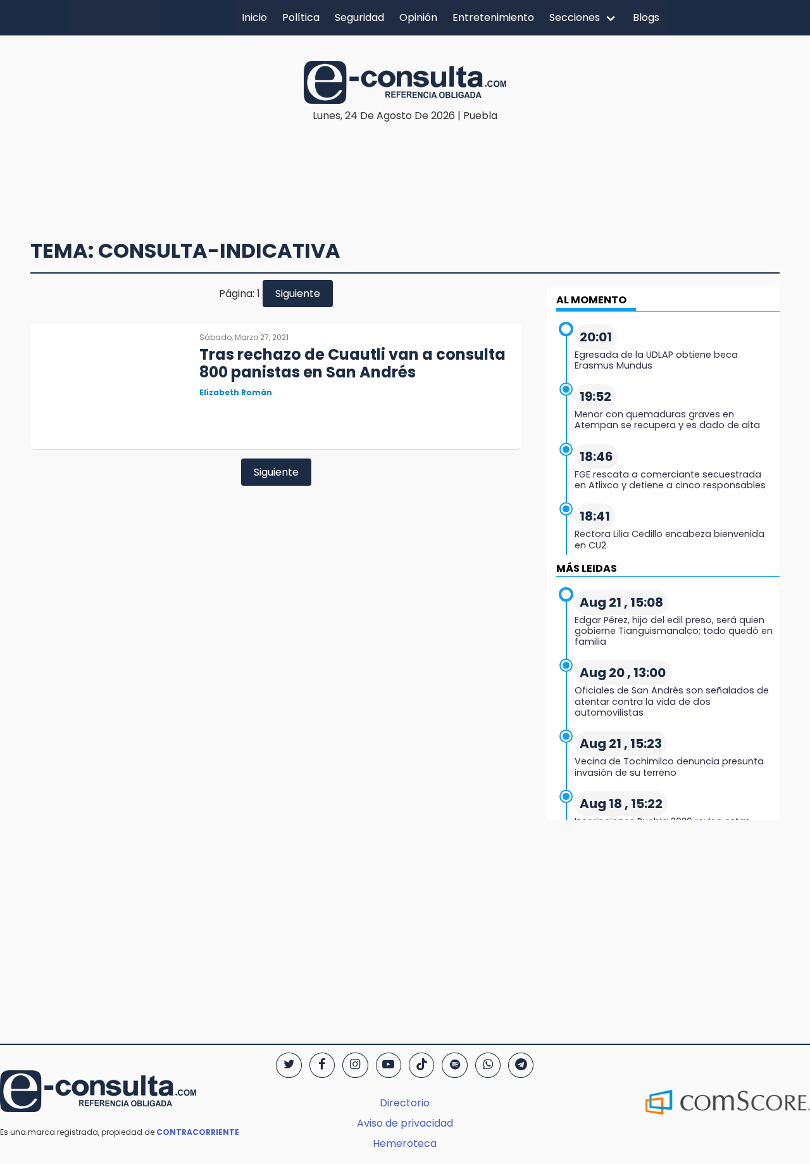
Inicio (254, 17)
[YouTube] (388, 1065)
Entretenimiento (493, 17)
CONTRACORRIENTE (197, 1132)
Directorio (405, 1103)
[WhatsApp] (488, 1065)
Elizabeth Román (235, 392)
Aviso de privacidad (405, 1123)
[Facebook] (322, 1065)
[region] (405, 162)
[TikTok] (421, 1065)
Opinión (418, 17)
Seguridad (359, 17)
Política (301, 17)
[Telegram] (520, 1065)
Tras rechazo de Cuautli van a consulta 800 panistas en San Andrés (352, 363)
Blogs (646, 17)
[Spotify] (454, 1065)
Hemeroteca (405, 1143)
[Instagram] (355, 1065)
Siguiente (297, 293)
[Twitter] (288, 1065)
